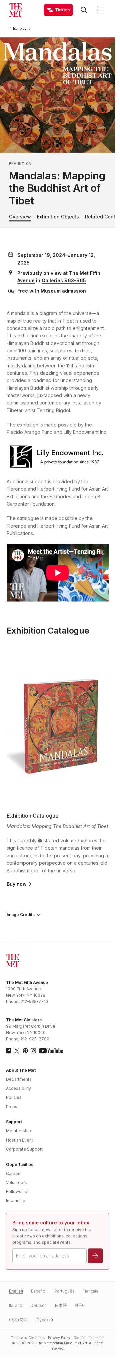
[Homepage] (15, 10)
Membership (18, 1130)
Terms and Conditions (28, 1338)
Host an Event (19, 1140)
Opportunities (19, 1164)
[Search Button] (84, 10)
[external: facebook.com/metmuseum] (8, 1050)
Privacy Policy (59, 1338)
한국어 (80, 1305)
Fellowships (18, 1191)
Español (38, 1291)
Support (14, 1121)
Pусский (45, 1319)
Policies (14, 1097)
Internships (17, 1200)
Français (90, 1291)
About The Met (21, 1070)
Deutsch (38, 1305)
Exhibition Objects (58, 216)
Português (64, 1291)
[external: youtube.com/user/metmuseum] (51, 1050)
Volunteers (16, 1182)
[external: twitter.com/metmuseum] (17, 1050)
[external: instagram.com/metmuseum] (33, 1050)
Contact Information (88, 1338)
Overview (20, 216)
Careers (14, 1173)
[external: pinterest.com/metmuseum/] (25, 1050)
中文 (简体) (19, 1319)
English (16, 1291)
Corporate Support (24, 1149)
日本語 (61, 1305)
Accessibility (18, 1088)
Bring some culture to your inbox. (51, 1222)
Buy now (17, 884)
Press (11, 1106)
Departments (19, 1079)
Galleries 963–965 (64, 280)
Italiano (15, 1305)
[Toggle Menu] (100, 10)
